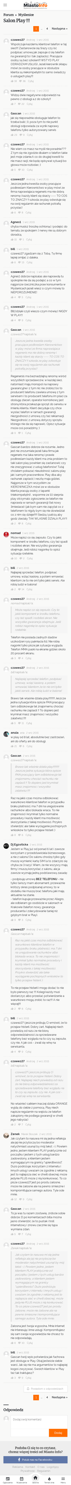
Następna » (60, 28)
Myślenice (26, 15)
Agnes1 (16, 222)
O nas (40, 1467)
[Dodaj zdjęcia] (12, 1433)
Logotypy (53, 1467)
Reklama (17, 1467)
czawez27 (18, 39)
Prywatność (28, 1470)
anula (14, 732)
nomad (16, 533)
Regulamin (43, 1470)
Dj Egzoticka (19, 844)
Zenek (15, 1134)
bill (13, 249)
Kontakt (30, 1467)
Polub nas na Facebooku (37, 1459)
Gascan (16, 113)
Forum (8, 15)
